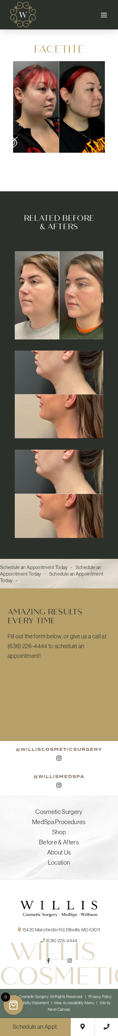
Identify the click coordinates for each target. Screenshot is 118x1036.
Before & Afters (59, 842)
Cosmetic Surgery (58, 811)
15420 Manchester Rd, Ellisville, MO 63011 (60, 929)
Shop (59, 832)
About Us (59, 852)
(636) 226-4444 (61, 940)
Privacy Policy (100, 996)
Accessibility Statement (29, 1003)
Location (59, 862)
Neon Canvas (59, 1009)
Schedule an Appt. (35, 1027)
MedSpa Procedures (59, 822)
